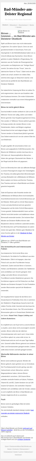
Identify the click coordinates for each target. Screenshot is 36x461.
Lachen (21, 452)
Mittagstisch (13, 25)
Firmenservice (8, 452)
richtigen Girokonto (23, 439)
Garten (16, 452)
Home (7, 446)
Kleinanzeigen (24, 449)
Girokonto (16, 449)
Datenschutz (28, 452)
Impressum (18, 454)
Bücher (32, 25)
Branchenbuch (23, 25)
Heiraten (19, 27)
